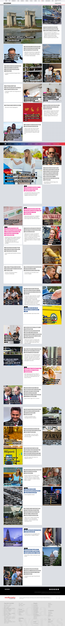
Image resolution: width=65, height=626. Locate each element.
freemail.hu (50, 612)
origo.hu (20, 614)
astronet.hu (35, 604)
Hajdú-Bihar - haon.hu (7, 614)
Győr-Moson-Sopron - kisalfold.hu (9, 613)
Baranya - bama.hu (7, 606)
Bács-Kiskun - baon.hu (7, 604)
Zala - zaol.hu (21, 605)
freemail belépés (58, 3)
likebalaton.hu (36, 609)
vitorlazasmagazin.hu (37, 615)
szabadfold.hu (21, 612)
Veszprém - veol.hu (22, 604)
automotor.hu (36, 606)
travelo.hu (35, 613)
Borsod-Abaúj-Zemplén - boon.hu (9, 608)
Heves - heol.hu (6, 615)
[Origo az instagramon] (54, 589)
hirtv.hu (20, 613)
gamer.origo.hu (36, 608)
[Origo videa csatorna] (56, 589)
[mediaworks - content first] (10, 598)
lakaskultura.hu (36, 607)
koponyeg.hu (50, 613)
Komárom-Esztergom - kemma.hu (9, 618)
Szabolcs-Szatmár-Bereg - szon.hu (9, 621)
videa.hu (49, 614)
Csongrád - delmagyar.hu (8, 609)
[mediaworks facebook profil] (57, 598)
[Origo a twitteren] (52, 589)
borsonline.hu (36, 623)
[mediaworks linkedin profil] (59, 598)
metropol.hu (50, 604)
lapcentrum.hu (50, 615)
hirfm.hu (49, 622)
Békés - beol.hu (6, 607)
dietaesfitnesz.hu (36, 614)
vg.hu (20, 619)
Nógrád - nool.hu (6, 619)
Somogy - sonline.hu (7, 620)
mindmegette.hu (36, 612)
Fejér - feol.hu (6, 612)
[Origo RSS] (58, 589)
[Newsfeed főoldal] (7, 589)
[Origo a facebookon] (50, 589)
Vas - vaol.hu (21, 603)
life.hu (49, 605)
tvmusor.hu (35, 618)
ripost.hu (49, 603)
